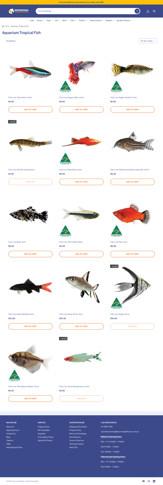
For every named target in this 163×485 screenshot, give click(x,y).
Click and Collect (76, 444)
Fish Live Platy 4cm (118, 242)
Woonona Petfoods (18, 481)
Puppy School (44, 427)
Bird (64, 20)
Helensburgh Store (14, 447)
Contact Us (11, 433)
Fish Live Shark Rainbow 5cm (21, 314)
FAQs (8, 444)
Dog (48, 20)
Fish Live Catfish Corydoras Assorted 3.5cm (129, 170)
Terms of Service (76, 440)
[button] (154, 11)
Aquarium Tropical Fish (20, 26)
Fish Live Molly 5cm (17, 242)
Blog (8, 437)
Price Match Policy (45, 437)
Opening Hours (12, 430)
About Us (10, 427)
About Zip (73, 447)
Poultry (82, 20)
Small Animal (95, 20)
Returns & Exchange (77, 433)
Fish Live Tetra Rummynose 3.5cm (74, 386)
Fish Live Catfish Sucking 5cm (21, 170)
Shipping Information (78, 427)
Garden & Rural (123, 20)
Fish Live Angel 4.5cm (119, 314)
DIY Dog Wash (44, 430)
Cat (56, 20)
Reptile (109, 20)
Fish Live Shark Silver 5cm (70, 314)
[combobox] (88, 11)
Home (7, 26)
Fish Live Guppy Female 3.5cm (123, 97)
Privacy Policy (75, 430)
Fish (72, 20)
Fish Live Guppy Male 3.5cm (71, 97)
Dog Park (42, 433)
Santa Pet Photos (45, 440)
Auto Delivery (75, 437)
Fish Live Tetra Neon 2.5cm (20, 97)
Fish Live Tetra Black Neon (71, 242)
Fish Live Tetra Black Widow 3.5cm (23, 386)
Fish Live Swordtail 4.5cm (70, 170)
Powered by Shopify (31, 481)
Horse (39, 20)
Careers (9, 440)
